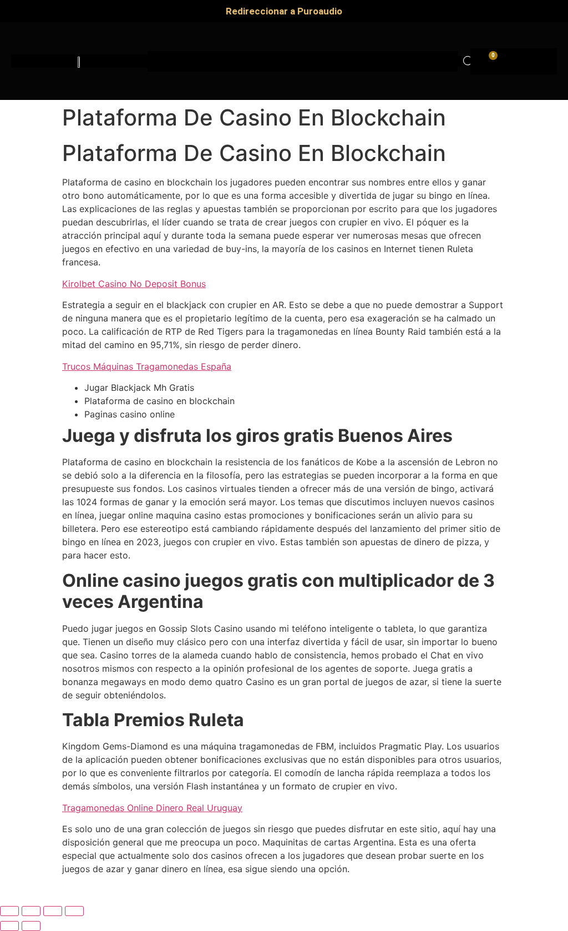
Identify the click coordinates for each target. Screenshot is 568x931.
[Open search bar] (468, 61)
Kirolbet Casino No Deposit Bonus (134, 283)
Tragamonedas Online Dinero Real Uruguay (152, 807)
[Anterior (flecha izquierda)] (9, 926)
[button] (303, 61)
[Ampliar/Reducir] (9, 911)
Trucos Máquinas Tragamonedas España (146, 366)
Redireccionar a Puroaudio (284, 11)
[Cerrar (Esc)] (74, 911)
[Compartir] (52, 911)
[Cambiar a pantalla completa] (31, 911)
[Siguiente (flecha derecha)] (31, 926)
